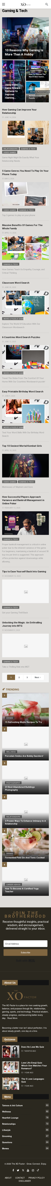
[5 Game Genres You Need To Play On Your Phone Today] (25, 194)
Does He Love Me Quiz (32, 1047)
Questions (25, 1142)
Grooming (25, 1136)
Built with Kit (25, 960)
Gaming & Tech (28, 149)
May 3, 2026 (9, 179)
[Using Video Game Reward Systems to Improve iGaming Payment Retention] (13, 81)
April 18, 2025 (10, 450)
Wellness (25, 1111)
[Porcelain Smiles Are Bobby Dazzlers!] (25, 743)
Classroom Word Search (15, 282)
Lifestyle (25, 1129)
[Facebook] (13, 1170)
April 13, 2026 (10, 233)
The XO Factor (18, 1163)
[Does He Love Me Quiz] (10, 1051)
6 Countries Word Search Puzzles (21, 337)
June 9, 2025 (10, 396)
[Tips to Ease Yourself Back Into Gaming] (25, 591)
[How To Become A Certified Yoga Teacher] (25, 879)
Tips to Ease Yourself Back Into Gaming (24, 571)
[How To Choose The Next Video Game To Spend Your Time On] (37, 70)
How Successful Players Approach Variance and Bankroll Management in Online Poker (23, 500)
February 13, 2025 (12, 508)
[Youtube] (28, 1170)
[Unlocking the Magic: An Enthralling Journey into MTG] (25, 645)
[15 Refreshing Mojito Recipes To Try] (25, 710)
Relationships (11, 149)
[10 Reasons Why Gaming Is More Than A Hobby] (25, 38)
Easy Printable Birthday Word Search (22, 391)
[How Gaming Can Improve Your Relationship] (25, 132)
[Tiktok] (38, 1170)
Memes (25, 1148)
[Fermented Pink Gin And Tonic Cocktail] (25, 845)
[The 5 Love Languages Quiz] (10, 1084)
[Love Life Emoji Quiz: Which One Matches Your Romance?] (10, 1067)
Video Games (10, 152)
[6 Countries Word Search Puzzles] (25, 357)
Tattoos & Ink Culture (25, 1105)
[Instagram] (33, 1170)
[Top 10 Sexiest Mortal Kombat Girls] (25, 465)
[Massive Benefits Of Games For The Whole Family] (25, 248)
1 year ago (28, 1073)
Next (37, 677)
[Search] (47, 4)
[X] (23, 1170)
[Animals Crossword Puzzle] (37, 92)
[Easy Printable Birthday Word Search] (25, 411)
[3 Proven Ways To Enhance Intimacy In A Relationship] (25, 811)
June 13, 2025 (10, 342)
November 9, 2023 (12, 630)
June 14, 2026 (10, 117)
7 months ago (30, 1051)
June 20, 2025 (10, 287)
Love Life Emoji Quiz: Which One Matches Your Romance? (34, 1065)
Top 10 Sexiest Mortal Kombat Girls (22, 445)
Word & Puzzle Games (13, 318)
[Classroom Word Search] (25, 302)
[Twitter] (18, 1170)
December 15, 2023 (13, 576)
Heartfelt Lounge (25, 1117)
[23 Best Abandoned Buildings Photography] (25, 777)
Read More (12, 1018)
